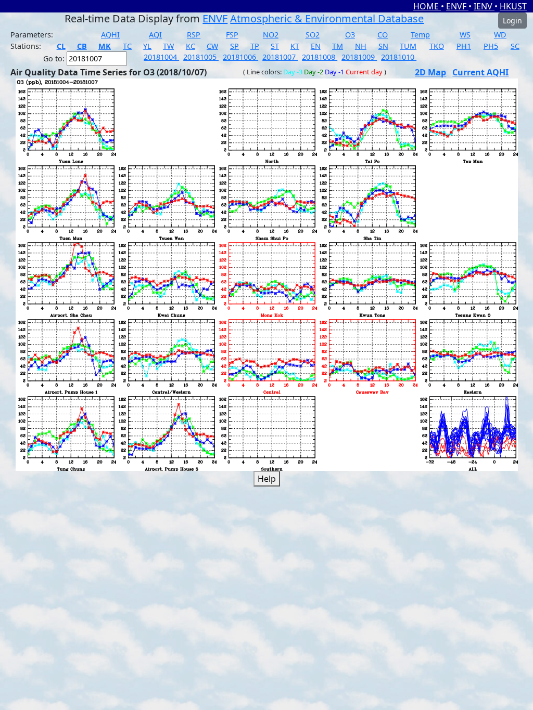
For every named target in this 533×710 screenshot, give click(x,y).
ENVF (457, 6)
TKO (436, 46)
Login (512, 20)
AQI (155, 35)
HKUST (513, 6)
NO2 (270, 35)
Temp (420, 35)
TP (254, 46)
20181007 (280, 57)
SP (234, 46)
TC (127, 46)
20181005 (201, 57)
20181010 (398, 57)
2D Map (430, 72)
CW (212, 46)
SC (515, 46)
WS (465, 35)
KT (294, 46)
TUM (408, 46)
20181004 (161, 57)
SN (383, 46)
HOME (427, 6)
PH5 (491, 46)
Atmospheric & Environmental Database (327, 18)
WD (500, 35)
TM (337, 46)
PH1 (463, 46)
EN (316, 46)
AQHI (110, 35)
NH (360, 46)
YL (147, 46)
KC (190, 46)
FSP (232, 35)
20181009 (359, 57)
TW (168, 46)
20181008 (319, 57)
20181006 (240, 57)
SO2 (313, 35)
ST (275, 46)
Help (267, 478)
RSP (193, 35)
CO (382, 35)
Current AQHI (480, 72)
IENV (484, 6)
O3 (350, 35)
